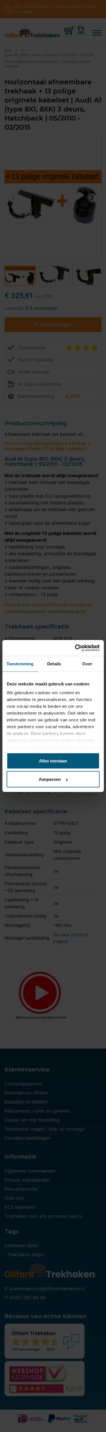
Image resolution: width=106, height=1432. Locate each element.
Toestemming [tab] (20, 663)
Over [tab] (87, 663)
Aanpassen (50, 779)
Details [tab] (54, 663)
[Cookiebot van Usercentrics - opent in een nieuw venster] (75, 648)
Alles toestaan (53, 760)
